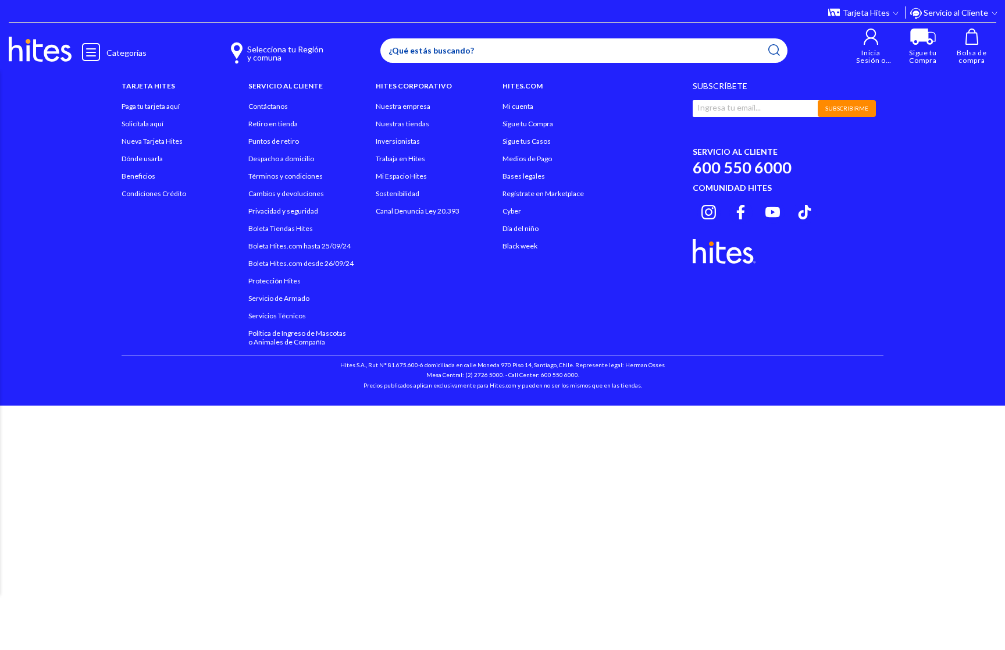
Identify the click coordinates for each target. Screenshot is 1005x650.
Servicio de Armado (278, 298)
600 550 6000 (742, 167)
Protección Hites (274, 280)
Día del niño (520, 228)
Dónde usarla (142, 158)
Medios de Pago (527, 158)
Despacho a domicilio (281, 158)
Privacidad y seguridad (283, 211)
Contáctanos (268, 106)
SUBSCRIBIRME (846, 108)
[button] (871, 46)
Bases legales (523, 176)
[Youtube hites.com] (772, 211)
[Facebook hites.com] (740, 211)
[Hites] (40, 49)
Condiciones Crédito (154, 193)
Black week (519, 245)
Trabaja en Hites (400, 158)
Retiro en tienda (273, 123)
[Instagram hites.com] (708, 211)
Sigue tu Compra (527, 123)
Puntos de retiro (273, 141)
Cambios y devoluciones (286, 193)
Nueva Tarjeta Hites (152, 141)
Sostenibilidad (397, 193)
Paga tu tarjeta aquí (151, 106)
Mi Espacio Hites (401, 176)
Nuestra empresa (403, 106)
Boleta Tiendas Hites (280, 228)
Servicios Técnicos (277, 315)
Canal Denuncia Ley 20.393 (417, 211)
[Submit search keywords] (774, 50)
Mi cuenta (517, 106)
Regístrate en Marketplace (543, 193)
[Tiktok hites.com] (804, 211)
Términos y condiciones (285, 176)
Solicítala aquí (142, 123)
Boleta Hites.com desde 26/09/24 (301, 263)
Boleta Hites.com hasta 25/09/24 (299, 245)
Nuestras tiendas (402, 123)
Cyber (511, 211)
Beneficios (138, 176)
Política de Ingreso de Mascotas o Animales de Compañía (297, 337)
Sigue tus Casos (526, 141)
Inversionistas (398, 141)
